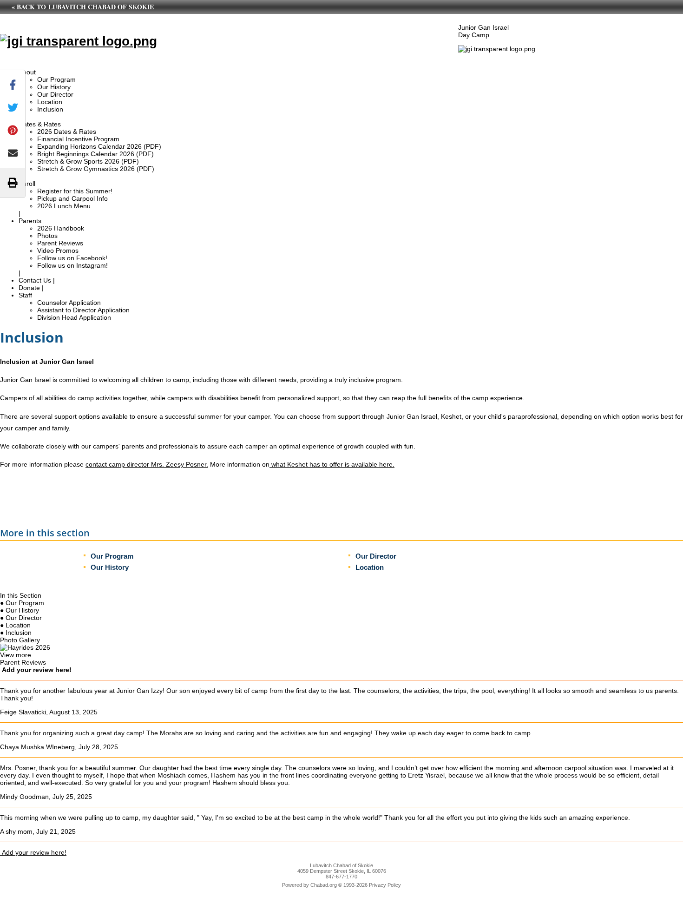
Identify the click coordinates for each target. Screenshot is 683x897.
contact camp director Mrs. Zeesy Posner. (146, 464)
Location (49, 102)
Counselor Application (69, 302)
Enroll (27, 183)
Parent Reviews (60, 243)
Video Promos (58, 250)
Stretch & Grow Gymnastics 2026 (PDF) (95, 168)
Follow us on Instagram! (72, 265)
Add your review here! (36, 669)
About (27, 72)
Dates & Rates (40, 124)
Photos (47, 235)
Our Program (56, 79)
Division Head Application (74, 317)
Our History (54, 87)
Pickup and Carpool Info (72, 198)
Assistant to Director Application (83, 310)
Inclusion (50, 109)
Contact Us (35, 280)
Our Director (55, 94)
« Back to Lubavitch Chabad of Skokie (83, 7)
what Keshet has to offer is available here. (331, 464)
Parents (30, 220)
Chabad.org (323, 885)
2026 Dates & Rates (66, 131)
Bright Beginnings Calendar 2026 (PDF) (95, 154)
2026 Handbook (60, 228)
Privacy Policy (385, 885)
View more (15, 655)
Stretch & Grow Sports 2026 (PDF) (88, 161)
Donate (30, 287)
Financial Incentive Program (78, 139)
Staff (25, 295)
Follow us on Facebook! (72, 258)
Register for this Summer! (74, 191)
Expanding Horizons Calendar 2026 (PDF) (99, 146)
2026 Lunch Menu (64, 206)
